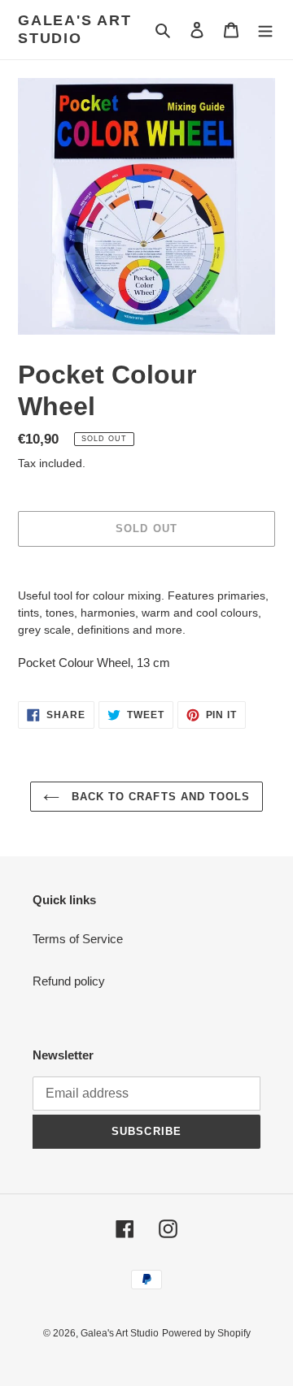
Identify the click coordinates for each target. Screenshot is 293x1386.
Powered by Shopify (206, 1333)
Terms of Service (78, 939)
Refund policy (69, 981)
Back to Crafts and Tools (159, 796)
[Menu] (265, 29)
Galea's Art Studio (75, 29)
